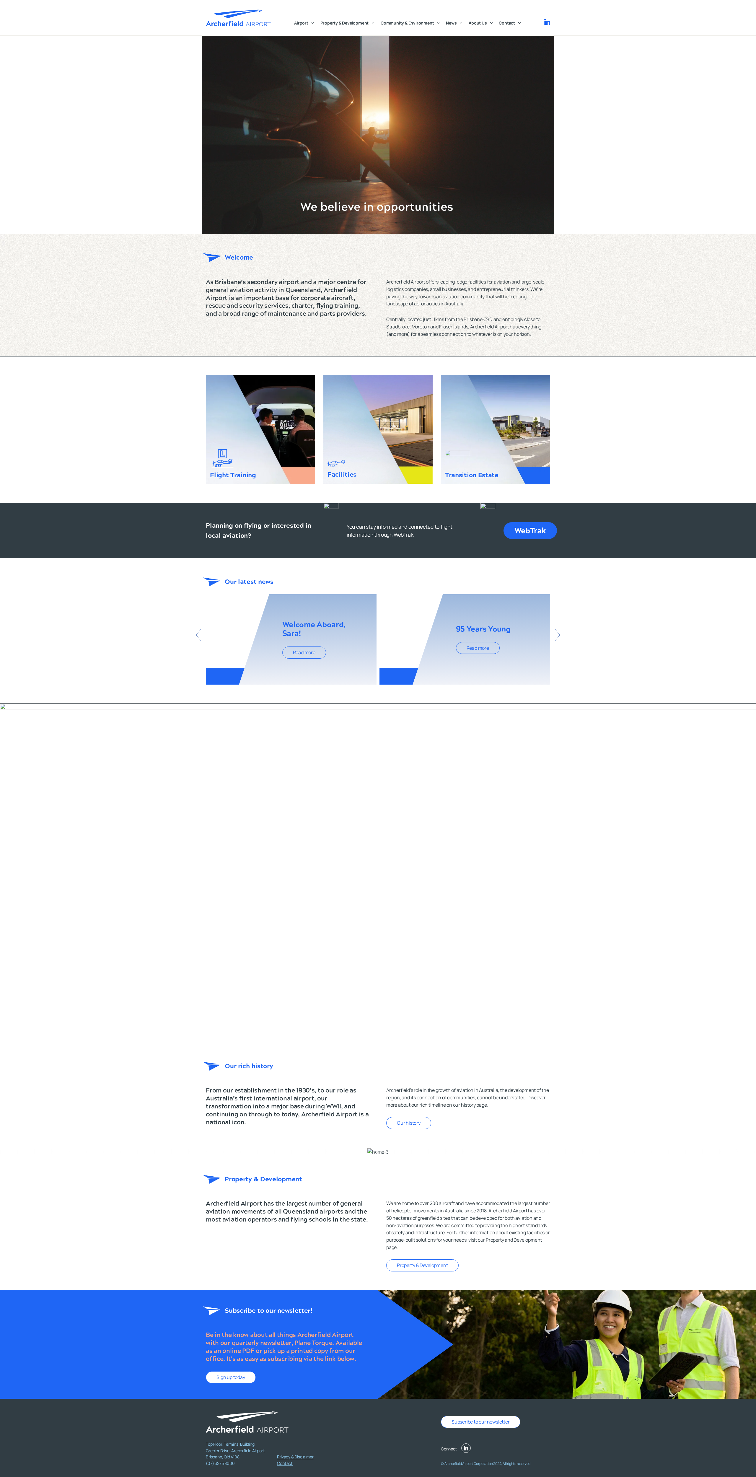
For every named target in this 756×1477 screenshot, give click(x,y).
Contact (507, 23)
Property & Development (344, 23)
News (451, 23)
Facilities (342, 474)
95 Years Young (483, 629)
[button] (199, 635)
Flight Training (233, 475)
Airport (301, 23)
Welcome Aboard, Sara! (314, 629)
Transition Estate (471, 475)
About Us (478, 23)
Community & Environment (407, 23)
